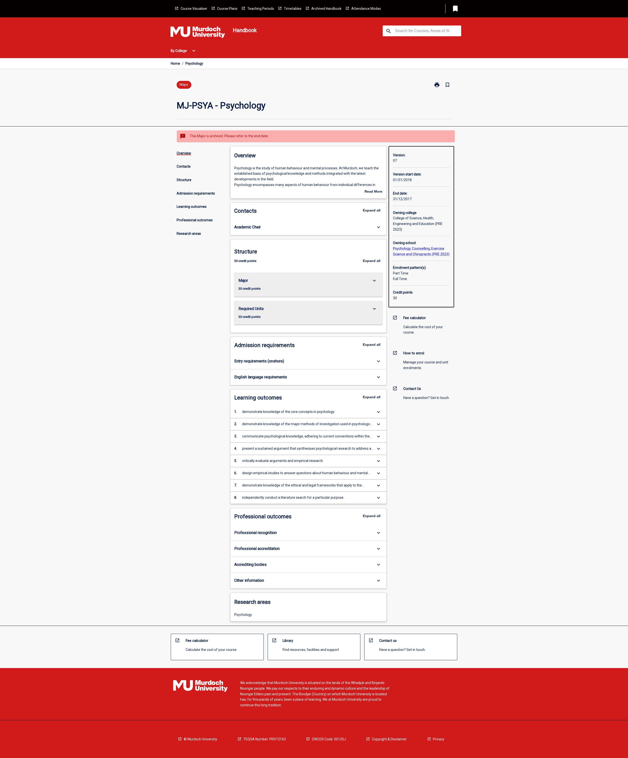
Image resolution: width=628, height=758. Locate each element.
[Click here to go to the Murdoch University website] (197, 33)
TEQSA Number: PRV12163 (264, 739)
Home (175, 63)
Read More (373, 191)
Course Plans (227, 9)
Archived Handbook (326, 9)
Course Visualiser (194, 9)
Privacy (438, 739)
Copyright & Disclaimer (389, 739)
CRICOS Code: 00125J (329, 739)
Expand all (371, 210)
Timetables (292, 9)
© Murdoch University (200, 739)
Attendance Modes (366, 9)
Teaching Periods (260, 9)
